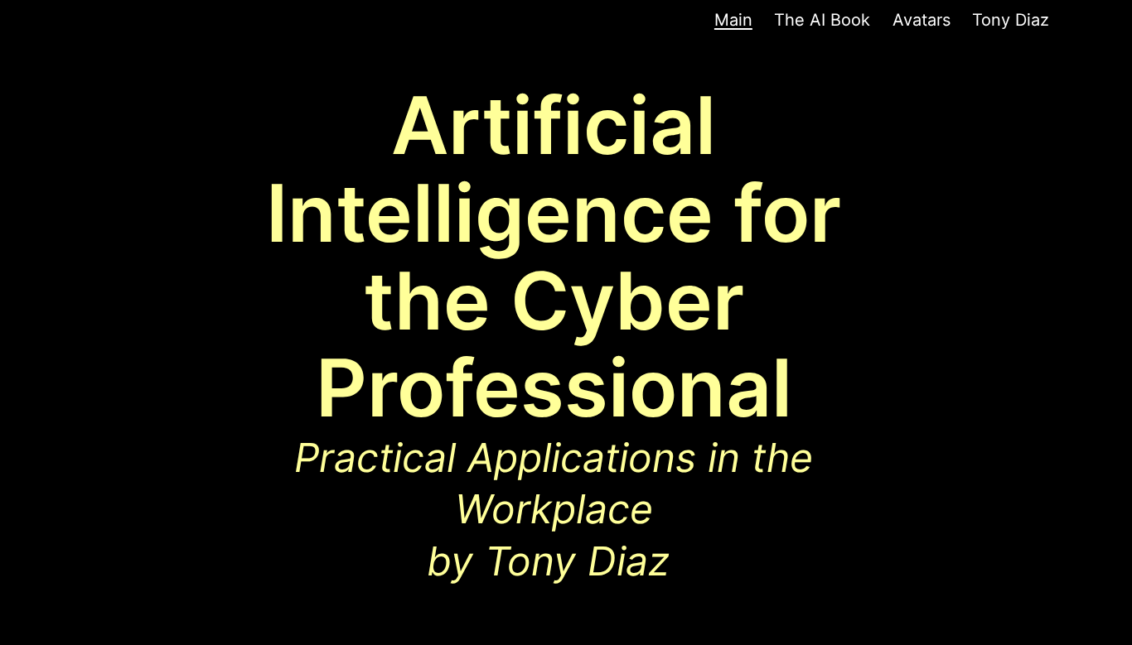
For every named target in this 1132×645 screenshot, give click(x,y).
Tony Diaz (1010, 20)
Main (733, 20)
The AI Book (822, 20)
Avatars (922, 20)
